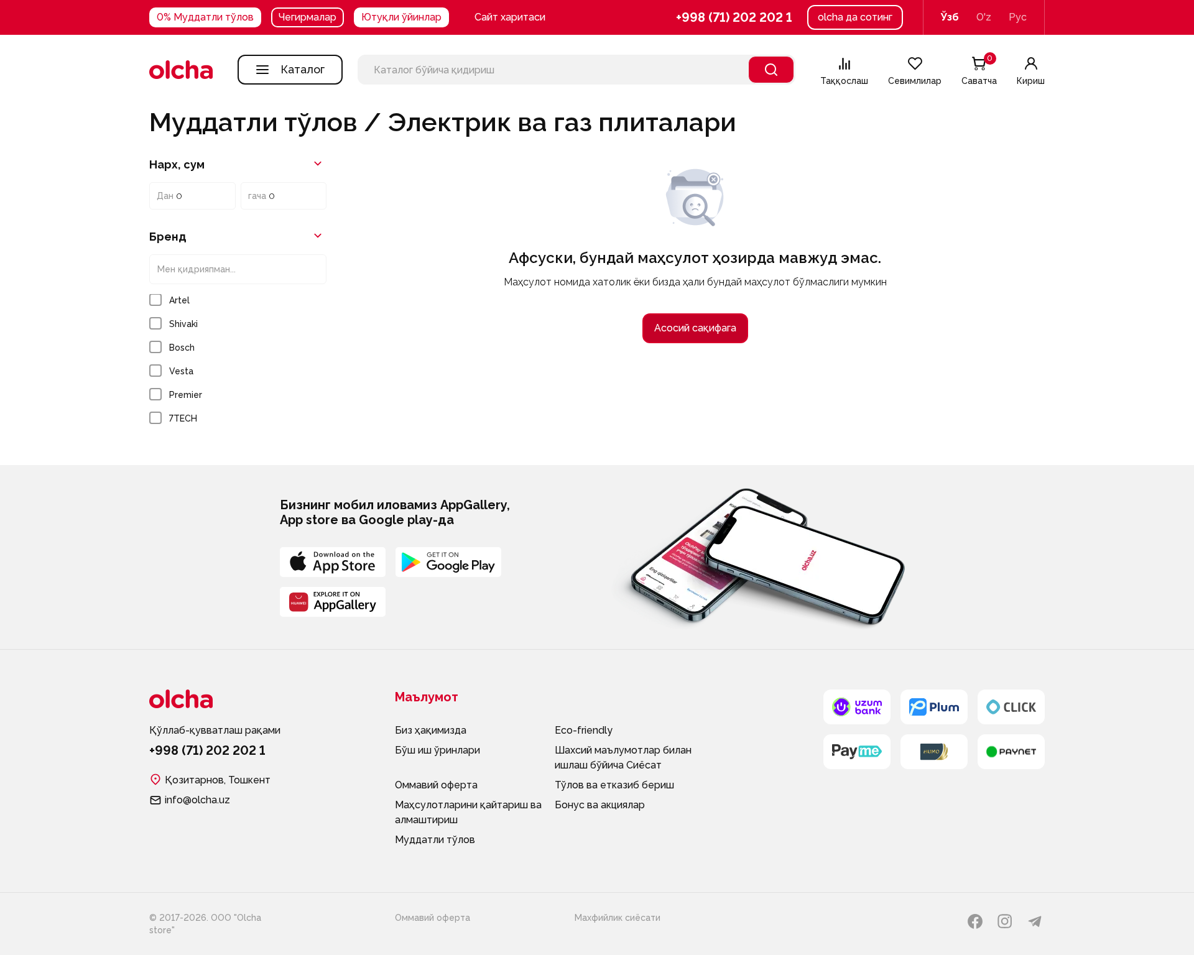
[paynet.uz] (1011, 751)
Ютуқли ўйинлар (401, 17)
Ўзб (950, 17)
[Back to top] (130, 483)
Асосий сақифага (695, 328)
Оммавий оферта (436, 785)
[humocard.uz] (934, 751)
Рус (1018, 17)
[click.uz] (1011, 707)
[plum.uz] (934, 707)
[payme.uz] (857, 751)
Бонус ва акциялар (600, 805)
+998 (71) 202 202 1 (734, 18)
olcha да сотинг (855, 17)
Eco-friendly (584, 730)
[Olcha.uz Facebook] (975, 921)
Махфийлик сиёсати (617, 918)
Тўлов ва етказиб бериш (614, 785)
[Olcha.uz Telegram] (1035, 921)
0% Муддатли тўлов (205, 17)
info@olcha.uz (197, 800)
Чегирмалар (307, 17)
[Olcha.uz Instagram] (1005, 921)
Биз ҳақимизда (430, 730)
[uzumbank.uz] (857, 707)
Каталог (302, 69)
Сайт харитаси (509, 17)
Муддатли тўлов (435, 840)
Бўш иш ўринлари (437, 750)
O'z (983, 17)
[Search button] (771, 69)
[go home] (181, 69)
